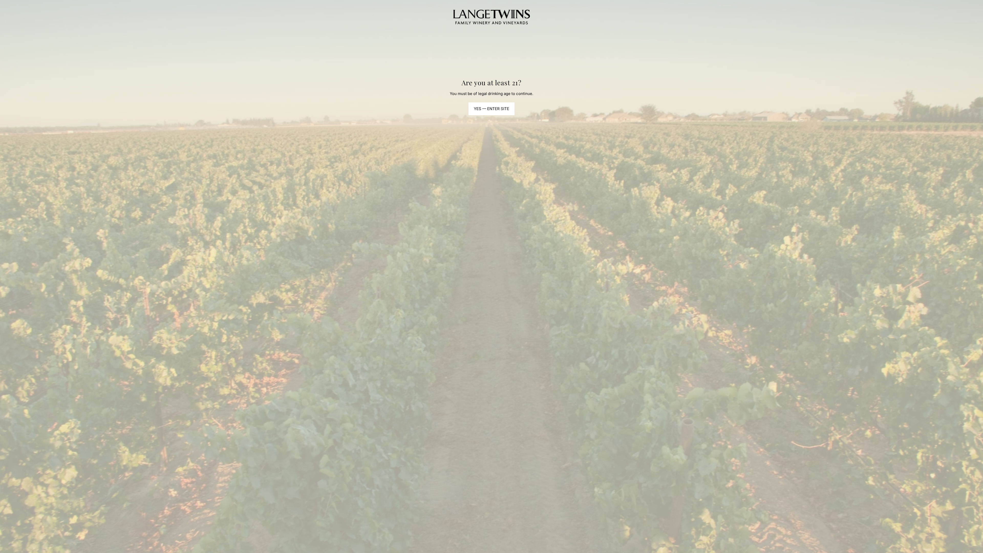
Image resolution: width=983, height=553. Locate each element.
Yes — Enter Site (491, 108)
